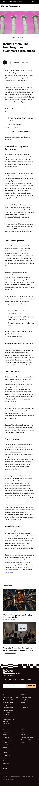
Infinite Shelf (24, 705)
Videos (5, 752)
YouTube (5, 771)
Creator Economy (8, 707)
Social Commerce (8, 702)
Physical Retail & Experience (8, 713)
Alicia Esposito (10, 619)
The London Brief (8, 739)
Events (23, 734)
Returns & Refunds (8, 779)
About (22, 732)
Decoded (23, 702)
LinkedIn (5, 768)
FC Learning (6, 755)
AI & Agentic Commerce (9, 705)
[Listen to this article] (5, 62)
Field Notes (6, 737)
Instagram (6, 763)
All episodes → (25, 707)
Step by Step (9, 572)
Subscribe (23, 742)
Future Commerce (26, 697)
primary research (15, 452)
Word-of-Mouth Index (9, 745)
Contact (5, 776)
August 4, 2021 (18, 40)
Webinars (5, 750)
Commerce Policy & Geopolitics (8, 720)
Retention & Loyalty (8, 710)
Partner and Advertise (27, 737)
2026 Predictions (8, 724)
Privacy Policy (15, 776)
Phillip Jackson (17, 37)
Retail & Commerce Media (10, 697)
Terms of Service (27, 776)
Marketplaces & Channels (10, 700)
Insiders (5, 734)
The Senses (6, 732)
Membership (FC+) (26, 739)
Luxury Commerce (8, 717)
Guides (5, 747)
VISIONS (5, 742)
